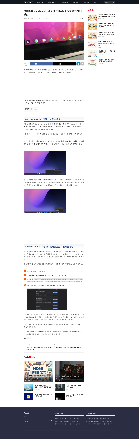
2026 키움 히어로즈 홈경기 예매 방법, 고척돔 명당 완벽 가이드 (106, 43)
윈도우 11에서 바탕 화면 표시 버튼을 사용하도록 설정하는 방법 (43, 386)
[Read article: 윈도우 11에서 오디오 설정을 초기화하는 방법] (60, 387)
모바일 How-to (64, 2)
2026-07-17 (101, 29)
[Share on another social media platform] (82, 63)
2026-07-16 (101, 36)
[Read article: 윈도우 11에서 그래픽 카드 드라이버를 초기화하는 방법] (69, 371)
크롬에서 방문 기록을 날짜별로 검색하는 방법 (66, 421)
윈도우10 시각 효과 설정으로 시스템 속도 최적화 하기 (100, 424)
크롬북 (29, 338)
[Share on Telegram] (78, 63)
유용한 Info (86, 2)
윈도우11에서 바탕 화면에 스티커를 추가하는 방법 (99, 421)
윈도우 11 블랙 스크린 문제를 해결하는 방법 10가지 (74, 395)
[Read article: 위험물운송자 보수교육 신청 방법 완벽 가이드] (92, 53)
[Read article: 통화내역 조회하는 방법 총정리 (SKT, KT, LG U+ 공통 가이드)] (92, 17)
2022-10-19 (26, 19)
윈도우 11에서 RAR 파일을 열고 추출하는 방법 (43, 395)
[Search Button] (113, 2)
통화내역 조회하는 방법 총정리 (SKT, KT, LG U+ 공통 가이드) (106, 15)
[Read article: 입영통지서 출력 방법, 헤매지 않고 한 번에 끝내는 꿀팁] (92, 62)
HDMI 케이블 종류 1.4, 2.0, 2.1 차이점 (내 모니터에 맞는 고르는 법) (38, 377)
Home (25, 6)
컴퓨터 (29, 6)
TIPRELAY (28, 2)
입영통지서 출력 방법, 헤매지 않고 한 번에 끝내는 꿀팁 (106, 60)
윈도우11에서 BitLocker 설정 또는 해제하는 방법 (67, 419)
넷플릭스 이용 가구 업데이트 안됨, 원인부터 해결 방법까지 (106, 33)
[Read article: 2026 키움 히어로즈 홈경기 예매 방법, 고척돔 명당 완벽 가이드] (92, 44)
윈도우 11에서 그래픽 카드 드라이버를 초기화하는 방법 (69, 377)
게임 (95, 2)
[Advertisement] (54, 86)
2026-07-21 (28, 380)
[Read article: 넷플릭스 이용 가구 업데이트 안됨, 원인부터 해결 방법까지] (92, 35)
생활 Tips (75, 2)
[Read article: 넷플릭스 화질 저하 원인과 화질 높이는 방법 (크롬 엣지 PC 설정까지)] (92, 26)
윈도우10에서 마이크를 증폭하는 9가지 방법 (97, 419)
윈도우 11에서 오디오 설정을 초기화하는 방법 (74, 386)
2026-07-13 (101, 54)
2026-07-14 (101, 47)
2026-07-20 (101, 18)
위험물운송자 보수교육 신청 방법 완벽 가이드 (106, 51)
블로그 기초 (40, 2)
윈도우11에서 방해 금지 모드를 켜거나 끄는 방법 (67, 424)
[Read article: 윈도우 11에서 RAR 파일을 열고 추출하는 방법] (28, 396)
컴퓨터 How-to (52, 2)
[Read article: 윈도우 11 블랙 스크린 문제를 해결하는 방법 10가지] (60, 396)
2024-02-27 (59, 380)
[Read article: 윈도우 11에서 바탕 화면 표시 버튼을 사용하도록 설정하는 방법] (28, 387)
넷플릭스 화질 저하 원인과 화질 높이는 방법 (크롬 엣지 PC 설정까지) (106, 25)
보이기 (35, 109)
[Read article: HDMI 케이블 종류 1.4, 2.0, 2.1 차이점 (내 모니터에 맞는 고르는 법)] (38, 371)
